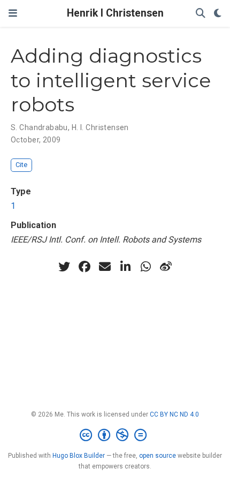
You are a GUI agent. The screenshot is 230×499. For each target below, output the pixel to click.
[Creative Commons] (115, 435)
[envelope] (105, 267)
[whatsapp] (145, 267)
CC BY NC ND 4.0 (174, 414)
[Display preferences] (217, 13)
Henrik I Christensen (115, 13)
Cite (21, 165)
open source (157, 455)
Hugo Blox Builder (78, 455)
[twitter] (64, 267)
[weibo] (166, 267)
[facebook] (84, 267)
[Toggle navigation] (13, 13)
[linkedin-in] (125, 267)
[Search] (200, 13)
